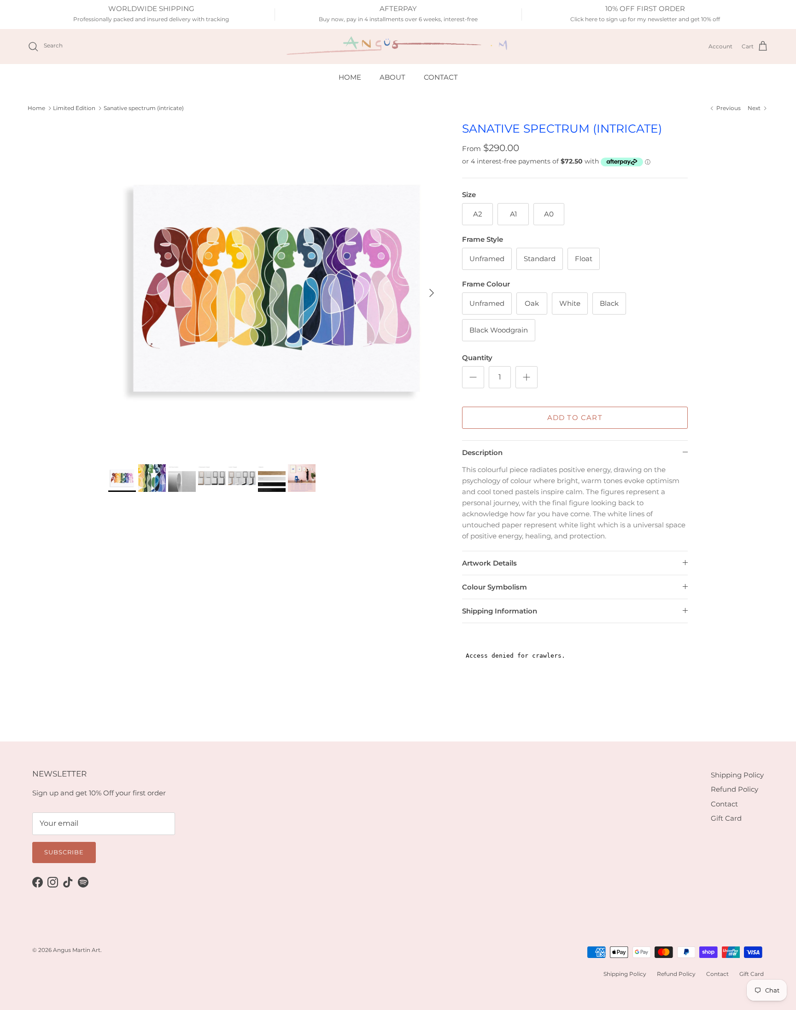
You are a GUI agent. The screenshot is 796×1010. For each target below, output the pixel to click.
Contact (724, 804)
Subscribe (64, 852)
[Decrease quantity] (473, 377)
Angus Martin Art (76, 949)
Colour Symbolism (494, 587)
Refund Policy (734, 789)
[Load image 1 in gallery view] (275, 288)
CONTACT (441, 77)
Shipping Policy (737, 775)
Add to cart (575, 417)
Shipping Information (499, 611)
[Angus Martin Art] (398, 46)
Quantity (477, 357)
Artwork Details (489, 563)
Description (482, 452)
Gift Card (726, 818)
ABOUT (392, 77)
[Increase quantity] (526, 377)
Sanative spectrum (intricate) (144, 108)
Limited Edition (74, 108)
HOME (350, 77)
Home (36, 108)
